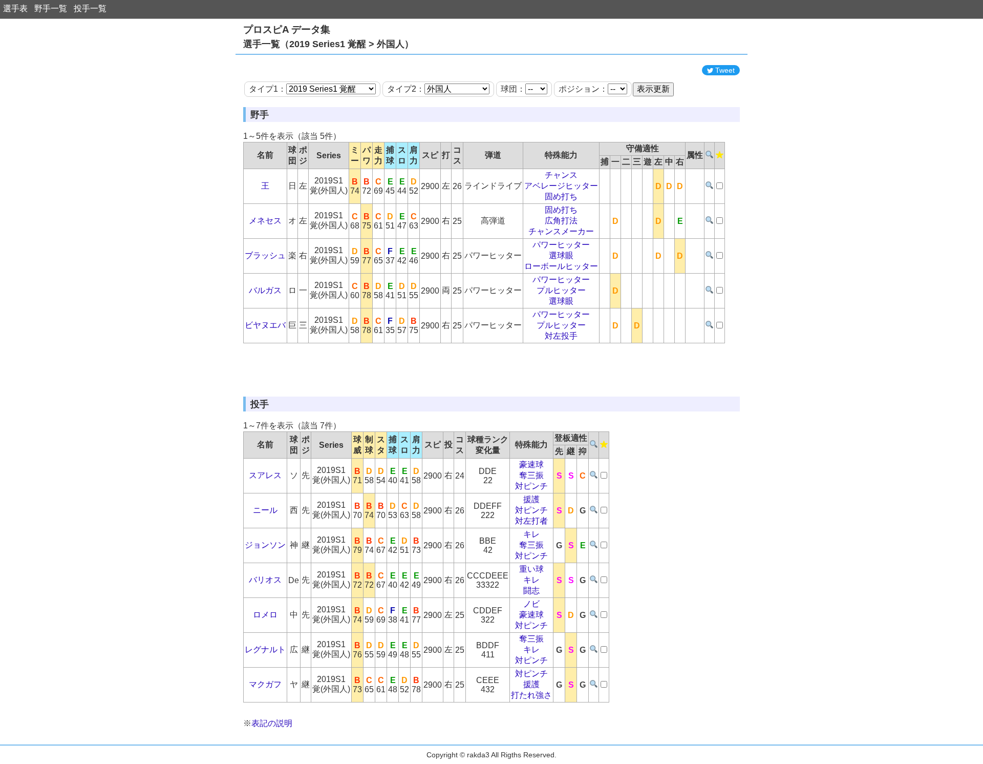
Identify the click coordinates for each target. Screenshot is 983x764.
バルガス (265, 290)
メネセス (265, 220)
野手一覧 (50, 8)
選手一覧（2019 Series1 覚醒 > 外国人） (328, 44)
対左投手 (561, 336)
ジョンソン (265, 545)
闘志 (531, 590)
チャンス (561, 175)
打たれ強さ (531, 695)
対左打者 (531, 521)
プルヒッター (561, 290)
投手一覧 (90, 8)
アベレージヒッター (561, 185)
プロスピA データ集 (286, 29)
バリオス (265, 579)
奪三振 (531, 475)
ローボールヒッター (561, 266)
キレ (531, 534)
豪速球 (531, 464)
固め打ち (561, 196)
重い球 (531, 569)
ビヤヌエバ (265, 325)
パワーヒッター (561, 244)
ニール (265, 510)
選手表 (15, 8)
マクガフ (265, 684)
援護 (531, 499)
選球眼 (561, 255)
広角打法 (561, 220)
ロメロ (265, 614)
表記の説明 (271, 723)
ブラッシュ (265, 255)
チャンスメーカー (561, 231)
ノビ (531, 604)
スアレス (265, 475)
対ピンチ (531, 486)
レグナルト (265, 649)
